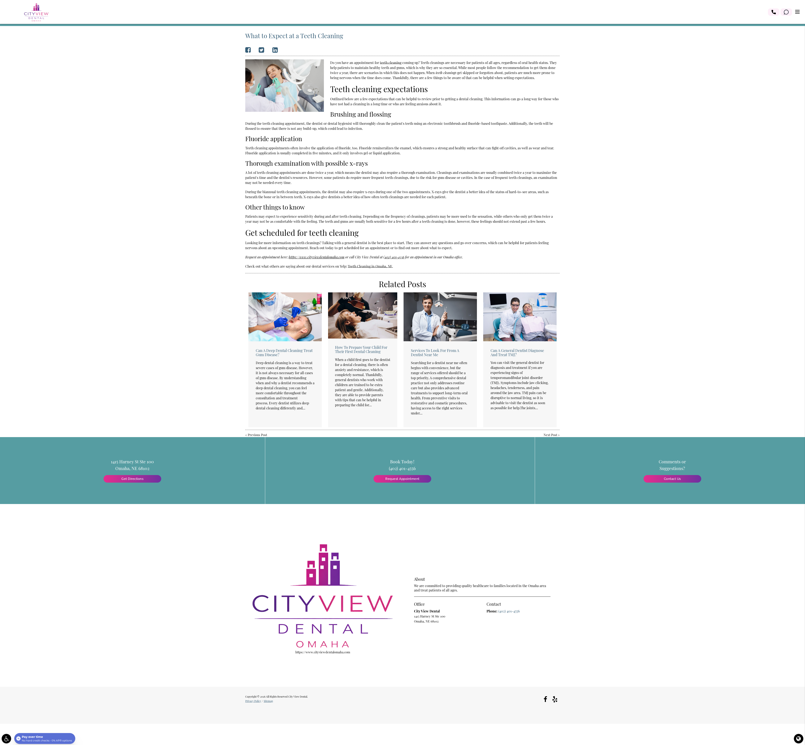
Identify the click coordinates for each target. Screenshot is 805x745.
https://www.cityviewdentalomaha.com (316, 257)
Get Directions (132, 479)
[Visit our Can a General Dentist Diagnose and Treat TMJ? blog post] (520, 316)
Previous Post (257, 435)
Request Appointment (402, 479)
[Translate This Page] (798, 738)
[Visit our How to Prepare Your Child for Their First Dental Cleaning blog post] (362, 315)
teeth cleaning (390, 62)
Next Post (550, 435)
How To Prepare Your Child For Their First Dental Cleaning (361, 349)
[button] (773, 12)
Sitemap (268, 701)
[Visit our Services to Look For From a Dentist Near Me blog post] (440, 316)
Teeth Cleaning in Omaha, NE (370, 266)
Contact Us (672, 479)
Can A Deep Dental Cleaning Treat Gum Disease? (284, 352)
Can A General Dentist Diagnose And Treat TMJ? (517, 352)
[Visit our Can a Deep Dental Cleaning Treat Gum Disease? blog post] (285, 316)
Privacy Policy (253, 701)
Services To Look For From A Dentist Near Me (435, 352)
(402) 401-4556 (393, 257)
